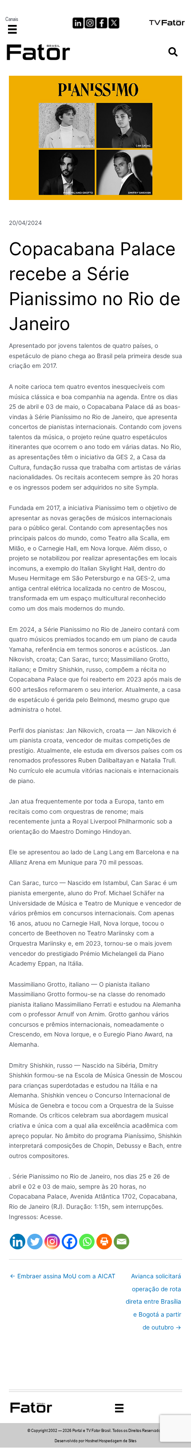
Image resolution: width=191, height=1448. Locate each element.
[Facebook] (69, 1241)
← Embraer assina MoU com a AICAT (62, 1276)
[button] (173, 52)
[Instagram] (52, 1241)
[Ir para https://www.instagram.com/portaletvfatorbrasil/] (90, 23)
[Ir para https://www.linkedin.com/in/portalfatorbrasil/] (78, 23)
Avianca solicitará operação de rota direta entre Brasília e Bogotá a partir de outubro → (153, 1278)
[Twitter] (35, 1241)
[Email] (121, 1241)
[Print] (104, 1241)
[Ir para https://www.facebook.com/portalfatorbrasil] (101, 23)
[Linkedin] (17, 1241)
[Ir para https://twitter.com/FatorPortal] (113, 23)
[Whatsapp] (87, 1241)
